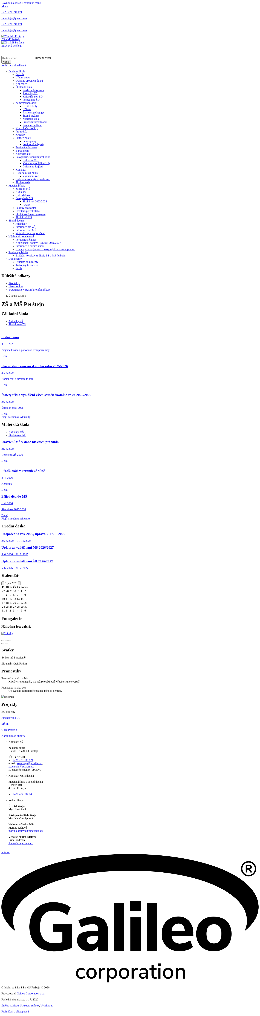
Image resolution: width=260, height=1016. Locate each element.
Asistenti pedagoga (33, 112)
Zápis (19, 268)
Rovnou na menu (31, 2)
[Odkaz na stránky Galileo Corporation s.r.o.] (130, 981)
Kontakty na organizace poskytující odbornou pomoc (45, 249)
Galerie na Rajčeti (33, 166)
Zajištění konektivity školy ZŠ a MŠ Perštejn (40, 255)
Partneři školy (23, 137)
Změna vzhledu (10, 1005)
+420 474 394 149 (23, 794)
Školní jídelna (16, 220)
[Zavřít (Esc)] (2, 640)
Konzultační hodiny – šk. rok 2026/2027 (38, 242)
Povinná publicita (18, 252)
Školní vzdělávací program (30, 214)
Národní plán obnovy (13, 735)
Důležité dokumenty (27, 261)
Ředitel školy (30, 106)
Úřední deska (23, 77)
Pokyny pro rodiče (26, 207)
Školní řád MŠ (24, 217)
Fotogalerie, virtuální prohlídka (33, 156)
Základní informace (33, 90)
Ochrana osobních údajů (29, 80)
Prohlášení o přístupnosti (15, 1011)
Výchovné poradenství (21, 236)
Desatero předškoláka (28, 210)
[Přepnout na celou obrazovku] (6, 640)
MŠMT (5, 723)
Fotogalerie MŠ (24, 198)
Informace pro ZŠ (25, 226)
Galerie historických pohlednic (33, 179)
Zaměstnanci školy (26, 102)
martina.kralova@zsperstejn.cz (25, 830)
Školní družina (24, 86)
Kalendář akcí (23, 153)
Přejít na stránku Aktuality (15, 416)
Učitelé (27, 109)
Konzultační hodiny (27, 128)
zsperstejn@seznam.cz (21, 766)
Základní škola (16, 71)
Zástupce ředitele (32, 125)
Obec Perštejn (9, 729)
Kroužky (20, 134)
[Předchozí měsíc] (2, 583)
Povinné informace (26, 147)
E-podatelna (22, 150)
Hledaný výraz (43, 57)
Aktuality (21, 191)
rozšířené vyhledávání (13, 65)
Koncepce (21, 83)
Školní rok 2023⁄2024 (35, 201)
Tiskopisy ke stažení (27, 265)
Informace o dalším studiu (30, 245)
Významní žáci (31, 176)
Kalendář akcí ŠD (33, 96)
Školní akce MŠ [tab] (17, 435)
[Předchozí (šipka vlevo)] (2, 643)
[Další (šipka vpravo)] (6, 643)
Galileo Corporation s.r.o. (31, 993)
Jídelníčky (21, 223)
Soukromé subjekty (33, 144)
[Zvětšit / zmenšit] (9, 640)
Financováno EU (11, 717)
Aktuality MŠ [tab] (16, 431)
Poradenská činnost (26, 239)
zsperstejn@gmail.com (29, 763)
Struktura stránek (29, 1005)
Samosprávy (29, 141)
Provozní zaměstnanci (35, 121)
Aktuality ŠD (30, 93)
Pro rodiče (21, 131)
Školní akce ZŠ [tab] (17, 324)
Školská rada (23, 182)
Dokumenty (15, 258)
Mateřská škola (31, 118)
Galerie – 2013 (31, 160)
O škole (20, 74)
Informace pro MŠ (26, 230)
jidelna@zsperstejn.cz (20, 843)
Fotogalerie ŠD (31, 99)
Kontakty (21, 169)
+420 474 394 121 (23, 760)
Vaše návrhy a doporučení (30, 233)
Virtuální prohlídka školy (36, 163)
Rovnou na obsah (11, 2)
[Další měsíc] (19, 583)
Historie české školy (27, 172)
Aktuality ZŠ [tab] (15, 321)
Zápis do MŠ (23, 188)
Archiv (26, 204)
